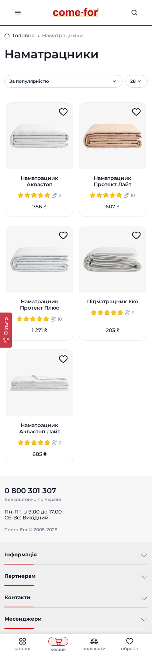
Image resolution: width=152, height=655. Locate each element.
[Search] (134, 12)
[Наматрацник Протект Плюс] (39, 259)
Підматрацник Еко (112, 301)
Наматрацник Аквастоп (39, 181)
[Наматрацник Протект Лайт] (112, 136)
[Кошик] (58, 641)
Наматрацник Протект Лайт (112, 181)
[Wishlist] (63, 112)
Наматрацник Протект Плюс (39, 304)
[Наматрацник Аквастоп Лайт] (39, 383)
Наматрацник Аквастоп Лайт (39, 428)
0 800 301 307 (30, 490)
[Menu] (17, 12)
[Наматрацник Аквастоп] (39, 136)
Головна (24, 35)
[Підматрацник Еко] (112, 259)
